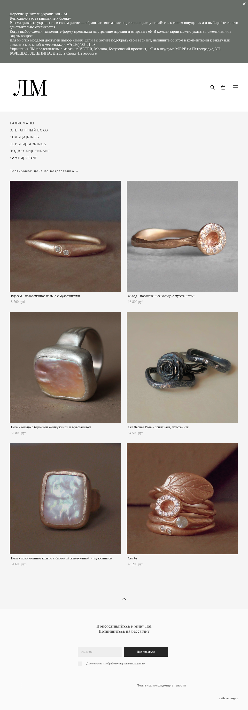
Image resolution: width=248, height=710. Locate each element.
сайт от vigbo (228, 698)
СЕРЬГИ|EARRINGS (28, 144)
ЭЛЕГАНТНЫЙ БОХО (29, 130)
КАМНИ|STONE (24, 158)
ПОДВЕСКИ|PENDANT (30, 151)
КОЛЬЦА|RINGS (24, 137)
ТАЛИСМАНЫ (22, 123)
